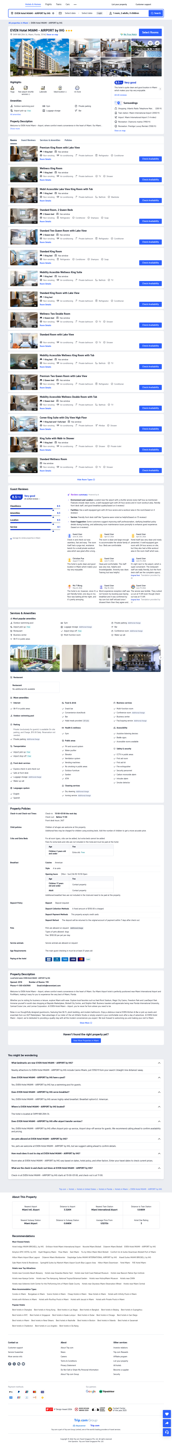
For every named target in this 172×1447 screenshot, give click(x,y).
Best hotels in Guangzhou (131, 1310)
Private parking (120, 623)
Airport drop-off (70, 631)
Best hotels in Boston (86, 1320)
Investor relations (120, 1348)
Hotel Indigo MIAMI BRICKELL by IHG (28, 1247)
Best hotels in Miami (20, 1320)
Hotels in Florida (105, 1189)
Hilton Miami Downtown (108, 1263)
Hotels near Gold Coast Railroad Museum (92, 1273)
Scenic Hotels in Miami (56, 1294)
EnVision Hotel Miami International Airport (63, 1247)
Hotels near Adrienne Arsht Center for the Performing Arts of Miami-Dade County (46, 1284)
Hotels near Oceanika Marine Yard (59, 1273)
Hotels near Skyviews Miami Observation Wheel (101, 1284)
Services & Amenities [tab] (50, 140)
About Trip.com (67, 1348)
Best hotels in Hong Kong (44, 1310)
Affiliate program (120, 1356)
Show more (15, 129)
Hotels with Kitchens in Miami (24, 1299)
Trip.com (62, 1189)
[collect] (167, 1414)
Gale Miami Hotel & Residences (25, 1263)
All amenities (15, 114)
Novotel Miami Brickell (92, 1247)
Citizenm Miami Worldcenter (53, 1257)
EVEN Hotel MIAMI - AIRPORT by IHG (37, 30)
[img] (39, 57)
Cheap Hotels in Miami (77, 1294)
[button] (75, 4)
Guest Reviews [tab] (28, 140)
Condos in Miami (19, 1294)
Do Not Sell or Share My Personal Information (79, 1370)
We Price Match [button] (130, 34)
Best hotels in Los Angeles (46, 1326)
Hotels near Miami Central (134, 1284)
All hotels (117, 1365)
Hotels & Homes (33, 4)
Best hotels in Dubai (86, 1315)
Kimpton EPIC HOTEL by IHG (24, 1252)
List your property (120, 1361)
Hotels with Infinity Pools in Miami (122, 1294)
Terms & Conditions (69, 1361)
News (63, 1352)
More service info (15, 1356)
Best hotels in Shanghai (22, 1310)
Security (116, 1374)
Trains (58, 4)
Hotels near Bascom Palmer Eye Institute (127, 1273)
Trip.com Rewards (120, 1352)
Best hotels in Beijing (110, 1310)
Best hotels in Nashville (65, 1320)
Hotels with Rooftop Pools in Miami (54, 1299)
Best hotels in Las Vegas (68, 1310)
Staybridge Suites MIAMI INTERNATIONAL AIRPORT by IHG (92, 1257)
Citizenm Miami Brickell (112, 1247)
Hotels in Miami (121, 1189)
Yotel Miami (125, 1263)
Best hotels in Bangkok (89, 1310)
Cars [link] (68, 4)
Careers (64, 1356)
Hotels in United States (86, 1189)
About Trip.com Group (70, 1374)
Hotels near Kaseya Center (23, 1278)
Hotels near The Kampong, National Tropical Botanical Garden (61, 1278)
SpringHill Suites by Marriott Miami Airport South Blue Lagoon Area (68, 1263)
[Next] (161, 658)
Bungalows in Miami (36, 1294)
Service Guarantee (15, 1352)
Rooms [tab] (13, 140)
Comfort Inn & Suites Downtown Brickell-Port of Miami (133, 1252)
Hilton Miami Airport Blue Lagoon (26, 1257)
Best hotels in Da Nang (68, 1326)
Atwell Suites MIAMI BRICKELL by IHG (135, 1257)
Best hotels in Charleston (22, 1326)
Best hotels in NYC (20, 1315)
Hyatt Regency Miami (47, 1252)
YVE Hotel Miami (139, 1263)
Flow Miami (63, 1252)
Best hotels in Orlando (106, 1320)
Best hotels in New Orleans (42, 1320)
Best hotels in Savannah (128, 1320)
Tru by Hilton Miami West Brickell (94, 1252)
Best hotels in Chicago (105, 1315)
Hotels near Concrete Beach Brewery (27, 1273)
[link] (119, 4)
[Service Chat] (167, 1432)
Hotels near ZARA (127, 1278)
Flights (48, 4)
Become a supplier (121, 1370)
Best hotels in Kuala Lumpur (64, 1315)
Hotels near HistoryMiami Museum (103, 1278)
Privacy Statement (68, 1365)
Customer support (15, 1348)
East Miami (74, 1252)
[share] (167, 1423)
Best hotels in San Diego (127, 1315)
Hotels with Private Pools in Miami (110, 1299)
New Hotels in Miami (97, 1294)
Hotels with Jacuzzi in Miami (82, 1299)
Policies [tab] (68, 140)
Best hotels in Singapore (40, 1315)
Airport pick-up (19, 627)
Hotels (71, 1189)
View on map (120, 131)
